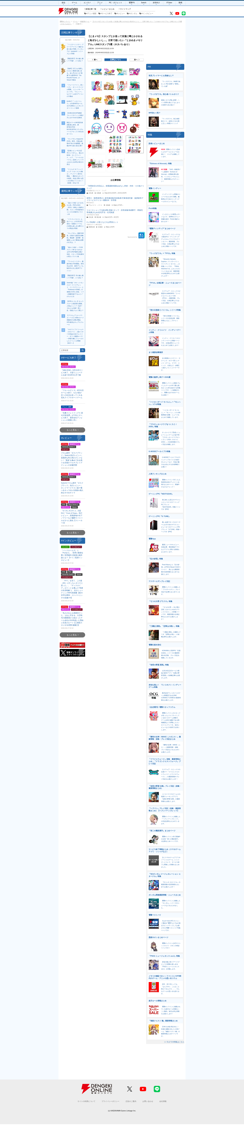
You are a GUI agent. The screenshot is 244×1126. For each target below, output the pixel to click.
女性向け (156, 3)
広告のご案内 (131, 1101)
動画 (180, 3)
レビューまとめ (108, 9)
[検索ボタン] (82, 350)
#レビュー (121, 13)
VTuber (169, 3)
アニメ (100, 3)
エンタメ (87, 3)
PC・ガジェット (115, 3)
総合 (63, 3)
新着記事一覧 (91, 9)
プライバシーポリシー (110, 1101)
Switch (143, 3)
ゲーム (74, 3)
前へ (95, 60)
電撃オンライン (65, 21)
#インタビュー (147, 13)
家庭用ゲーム (84, 21)
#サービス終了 (106, 13)
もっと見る (72, 430)
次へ (136, 60)
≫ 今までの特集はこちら (174, 1042)
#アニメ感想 (91, 13)
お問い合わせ (147, 1101)
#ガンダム (133, 13)
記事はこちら (115, 60)
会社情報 (162, 1101)
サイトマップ (125, 9)
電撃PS (132, 3)
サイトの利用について (86, 1101)
